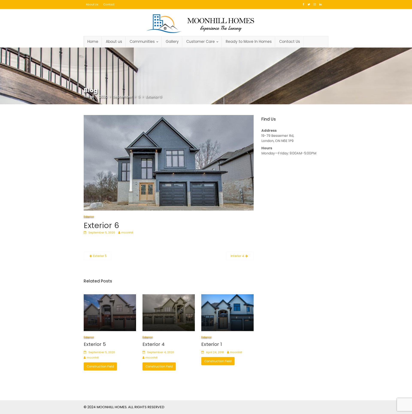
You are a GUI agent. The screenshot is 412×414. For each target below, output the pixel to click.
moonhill (127, 232)
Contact (108, 4)
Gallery (172, 41)
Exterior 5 (100, 256)
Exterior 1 (211, 344)
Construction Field (100, 366)
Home (92, 41)
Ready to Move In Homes (249, 41)
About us (114, 41)
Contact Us (289, 41)
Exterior (89, 216)
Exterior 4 (153, 344)
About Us (92, 4)
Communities (142, 41)
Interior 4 (237, 256)
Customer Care (200, 41)
